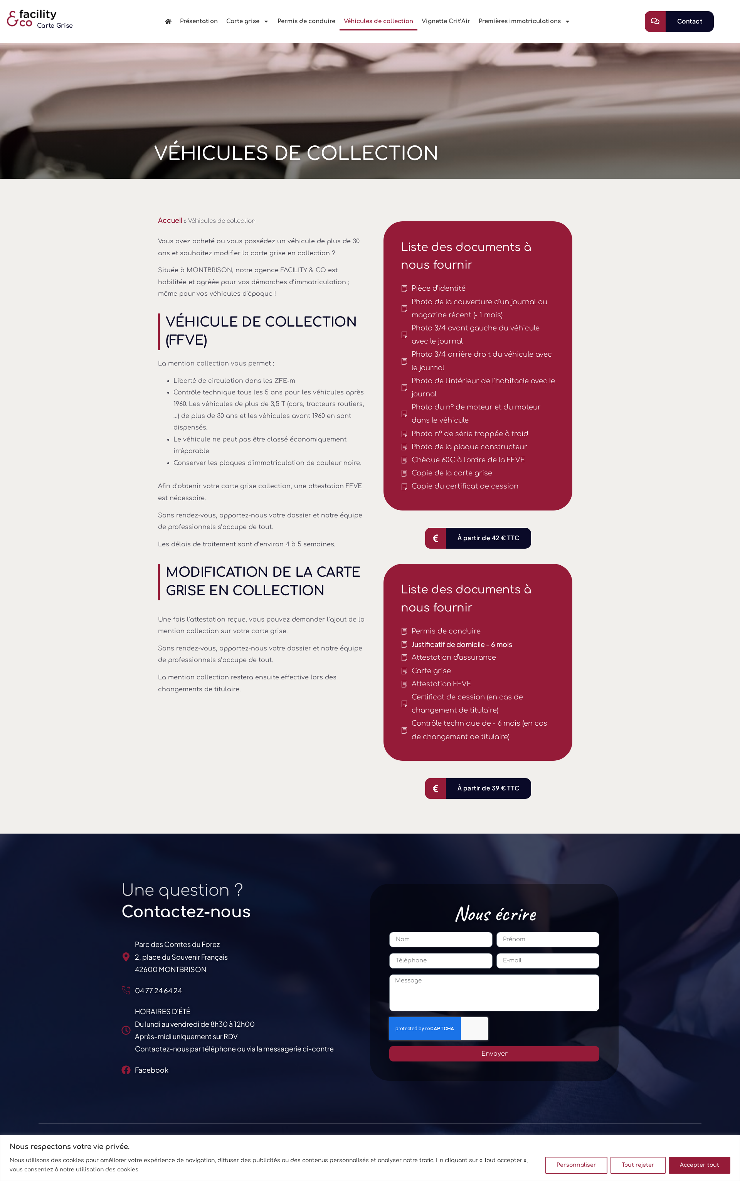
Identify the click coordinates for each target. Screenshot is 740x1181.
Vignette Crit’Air (446, 21)
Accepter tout (699, 1165)
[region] (370, 1158)
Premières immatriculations (520, 21)
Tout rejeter (638, 1165)
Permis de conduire (306, 21)
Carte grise (242, 21)
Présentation (199, 21)
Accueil (170, 220)
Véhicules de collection (378, 21)
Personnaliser (576, 1165)
